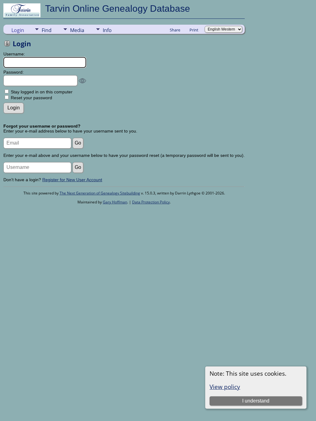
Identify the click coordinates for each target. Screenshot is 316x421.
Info (107, 30)
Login (17, 30)
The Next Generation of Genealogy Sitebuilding (100, 193)
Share (175, 30)
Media (77, 30)
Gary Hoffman (115, 202)
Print (193, 30)
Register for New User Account (72, 179)
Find (47, 30)
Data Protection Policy (151, 202)
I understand (255, 400)
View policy (225, 386)
